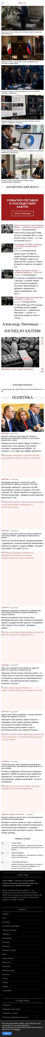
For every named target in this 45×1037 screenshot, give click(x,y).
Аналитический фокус (11, 926)
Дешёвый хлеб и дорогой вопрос (17, 369)
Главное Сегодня (8, 814)
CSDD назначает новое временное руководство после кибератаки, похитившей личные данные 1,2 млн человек (22, 766)
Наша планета (8, 958)
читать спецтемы (22, 213)
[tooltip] (5, 846)
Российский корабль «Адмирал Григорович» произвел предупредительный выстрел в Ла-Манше (27, 847)
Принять (7, 1033)
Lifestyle (5, 914)
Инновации (7, 938)
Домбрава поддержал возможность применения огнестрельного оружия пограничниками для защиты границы (21, 612)
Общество (6, 962)
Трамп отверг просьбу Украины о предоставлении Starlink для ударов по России (21, 715)
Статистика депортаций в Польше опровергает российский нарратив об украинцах (22, 151)
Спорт (4, 978)
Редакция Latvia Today (11, 1009)
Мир (4, 954)
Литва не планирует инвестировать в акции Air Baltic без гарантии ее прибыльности (20, 669)
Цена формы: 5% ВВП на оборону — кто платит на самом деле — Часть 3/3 (28, 246)
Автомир (6, 922)
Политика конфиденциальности (15, 1017)
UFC (4, 918)
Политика (5, 433)
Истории (5, 942)
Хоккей (5, 986)
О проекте (6, 1005)
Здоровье (6, 934)
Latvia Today (16, 843)
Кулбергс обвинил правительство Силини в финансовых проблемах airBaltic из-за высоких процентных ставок (20, 438)
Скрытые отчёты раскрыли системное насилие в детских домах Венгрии (21, 32)
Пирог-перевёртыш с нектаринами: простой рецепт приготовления (27, 856)
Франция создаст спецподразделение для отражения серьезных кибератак (20, 92)
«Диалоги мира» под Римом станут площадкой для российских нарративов (19, 62)
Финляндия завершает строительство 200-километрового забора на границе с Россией (19, 483)
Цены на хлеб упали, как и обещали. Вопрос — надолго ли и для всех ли (29, 226)
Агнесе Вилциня (17, 852)
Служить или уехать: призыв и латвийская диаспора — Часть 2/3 (28, 271)
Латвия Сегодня (9, 950)
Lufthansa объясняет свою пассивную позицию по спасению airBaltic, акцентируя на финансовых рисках (21, 535)
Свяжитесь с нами (9, 1013)
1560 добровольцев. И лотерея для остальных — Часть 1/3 (28, 298)
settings (17, 1029)
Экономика (6, 990)
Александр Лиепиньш (29, 230)
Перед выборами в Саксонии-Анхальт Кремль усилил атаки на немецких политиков (20, 121)
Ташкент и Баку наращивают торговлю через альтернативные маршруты (17, 181)
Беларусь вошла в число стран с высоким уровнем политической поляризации (22, 818)
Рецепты (6, 974)
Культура (6, 946)
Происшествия (8, 970)
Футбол (5, 982)
